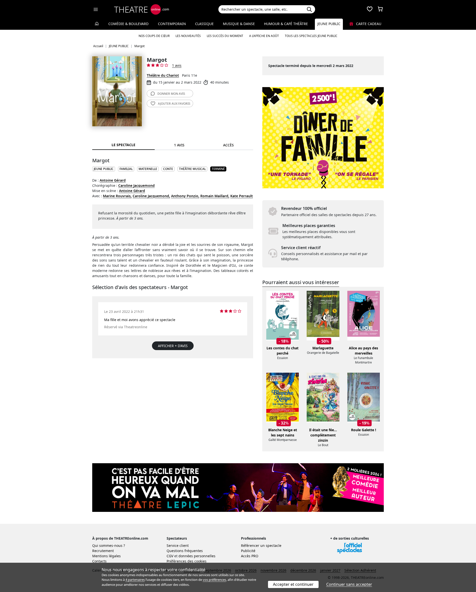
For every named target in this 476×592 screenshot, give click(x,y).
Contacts (99, 561)
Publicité (248, 550)
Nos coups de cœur (154, 36)
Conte (168, 169)
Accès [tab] (228, 145)
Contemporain (172, 23)
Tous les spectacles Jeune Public (311, 36)
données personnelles (196, 556)
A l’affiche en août (264, 36)
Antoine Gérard (113, 180)
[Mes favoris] (369, 9)
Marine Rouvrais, (117, 196)
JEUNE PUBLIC (104, 169)
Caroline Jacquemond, (151, 196)
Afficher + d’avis (173, 345)
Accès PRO (249, 556)
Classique (204, 23)
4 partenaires (135, 579)
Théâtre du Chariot (163, 75)
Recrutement (103, 550)
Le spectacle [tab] (123, 144)
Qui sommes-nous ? (108, 545)
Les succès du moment (225, 36)
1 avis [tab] (179, 145)
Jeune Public (328, 23)
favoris (174, 103)
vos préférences (214, 579)
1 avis (176, 65)
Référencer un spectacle (261, 545)
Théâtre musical (192, 169)
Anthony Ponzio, (185, 196)
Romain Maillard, (214, 196)
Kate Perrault (241, 196)
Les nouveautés (188, 36)
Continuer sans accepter (349, 584)
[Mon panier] (380, 9)
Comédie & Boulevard (128, 23)
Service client (178, 545)
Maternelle (148, 169)
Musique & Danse (239, 23)
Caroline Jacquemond (136, 185)
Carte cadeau (368, 23)
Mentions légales (106, 556)
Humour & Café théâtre (286, 23)
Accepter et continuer (293, 584)
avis (171, 94)
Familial (126, 169)
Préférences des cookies (187, 561)
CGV (170, 556)
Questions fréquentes (185, 550)
